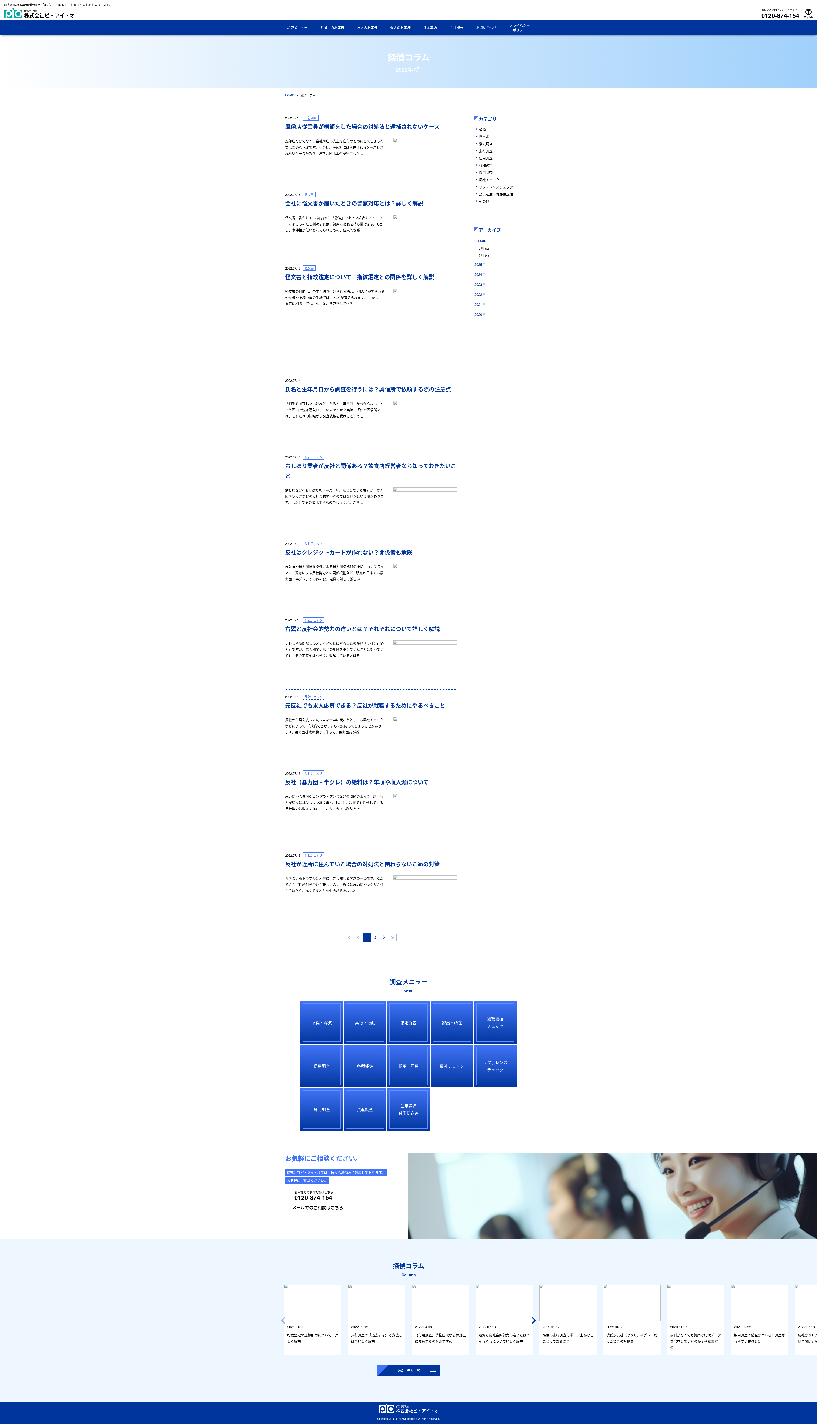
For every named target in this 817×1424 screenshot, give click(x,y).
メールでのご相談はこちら (317, 1207)
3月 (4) (484, 255)
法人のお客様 (367, 27)
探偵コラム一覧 (408, 1370)
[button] (534, 1320)
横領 (482, 129)
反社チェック (489, 179)
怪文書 (484, 136)
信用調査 (486, 158)
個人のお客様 (400, 27)
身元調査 (322, 1109)
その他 (484, 201)
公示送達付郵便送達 (409, 1109)
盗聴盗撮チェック (495, 1022)
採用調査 (486, 172)
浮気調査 (486, 143)
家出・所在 (452, 1022)
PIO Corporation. (408, 1418)
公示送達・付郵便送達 (496, 194)
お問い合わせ (486, 27)
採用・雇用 (409, 1066)
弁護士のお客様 (332, 27)
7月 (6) (484, 248)
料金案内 (430, 27)
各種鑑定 (486, 165)
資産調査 (365, 1109)
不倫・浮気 (322, 1022)
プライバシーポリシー (519, 27)
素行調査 (486, 151)
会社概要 (456, 27)
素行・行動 (365, 1022)
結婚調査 (408, 1022)
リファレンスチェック (496, 187)
